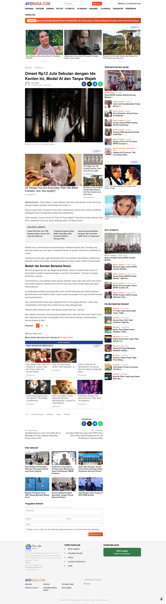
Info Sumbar (111, 230)
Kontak (46, 584)
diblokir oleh (122, 552)
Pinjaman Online (75, 553)
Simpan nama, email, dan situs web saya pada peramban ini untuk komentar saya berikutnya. (64, 529)
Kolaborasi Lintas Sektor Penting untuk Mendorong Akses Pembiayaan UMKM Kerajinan (63, 469)
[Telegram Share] (94, 84)
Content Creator (37, 414)
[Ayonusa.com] (37, 3)
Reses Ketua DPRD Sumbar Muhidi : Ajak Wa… (125, 277)
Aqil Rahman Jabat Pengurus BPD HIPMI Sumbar (91, 494)
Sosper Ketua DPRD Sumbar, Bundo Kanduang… (125, 124)
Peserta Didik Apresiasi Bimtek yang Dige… (126, 133)
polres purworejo (76, 561)
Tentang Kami (68, 584)
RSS (88, 584)
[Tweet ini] (89, 84)
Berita (107, 93)
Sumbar (113, 93)
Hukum (121, 111)
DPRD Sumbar (74, 549)
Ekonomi (116, 308)
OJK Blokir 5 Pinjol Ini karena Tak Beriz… (125, 368)
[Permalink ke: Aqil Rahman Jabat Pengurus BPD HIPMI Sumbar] (91, 484)
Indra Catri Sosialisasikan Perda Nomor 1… (126, 105)
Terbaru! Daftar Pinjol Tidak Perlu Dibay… (124, 358)
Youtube (67, 414)
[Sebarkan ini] (84, 84)
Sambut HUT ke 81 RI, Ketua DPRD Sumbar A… (125, 142)
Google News (66, 337)
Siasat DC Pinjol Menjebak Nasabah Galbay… (124, 349)
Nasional (122, 148)
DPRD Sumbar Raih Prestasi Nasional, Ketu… (125, 296)
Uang (58, 414)
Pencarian (97, 3)
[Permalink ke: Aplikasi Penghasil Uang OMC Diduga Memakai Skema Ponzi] (37, 484)
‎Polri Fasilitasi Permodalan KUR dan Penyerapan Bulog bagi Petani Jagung (36, 468)
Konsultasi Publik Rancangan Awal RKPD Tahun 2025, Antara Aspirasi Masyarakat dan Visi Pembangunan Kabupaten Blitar (84, 434)
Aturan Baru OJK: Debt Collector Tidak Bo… (123, 321)
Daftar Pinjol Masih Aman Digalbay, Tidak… (124, 330)
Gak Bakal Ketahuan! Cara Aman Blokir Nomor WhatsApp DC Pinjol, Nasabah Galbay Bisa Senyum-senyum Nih (43, 434)
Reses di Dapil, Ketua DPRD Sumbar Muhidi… (120, 259)
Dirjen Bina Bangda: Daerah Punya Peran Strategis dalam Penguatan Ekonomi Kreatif (90, 468)
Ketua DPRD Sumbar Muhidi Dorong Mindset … (120, 96)
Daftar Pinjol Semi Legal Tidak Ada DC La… (126, 340)
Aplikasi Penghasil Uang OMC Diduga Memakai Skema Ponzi (37, 495)
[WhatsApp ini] (100, 84)
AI (27, 414)
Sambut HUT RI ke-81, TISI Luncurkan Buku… (124, 153)
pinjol (71, 557)
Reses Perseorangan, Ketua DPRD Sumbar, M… (125, 286)
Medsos (50, 414)
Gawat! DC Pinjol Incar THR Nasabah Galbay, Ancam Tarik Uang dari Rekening (38, 233)
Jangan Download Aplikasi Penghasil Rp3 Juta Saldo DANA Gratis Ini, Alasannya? (88, 233)
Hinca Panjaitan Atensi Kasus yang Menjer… (125, 114)
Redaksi (28, 584)
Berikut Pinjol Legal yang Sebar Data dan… (126, 377)
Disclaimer (66, 588)
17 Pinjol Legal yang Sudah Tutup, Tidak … (124, 312)
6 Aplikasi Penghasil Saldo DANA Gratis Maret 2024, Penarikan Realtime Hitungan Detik (64, 235)
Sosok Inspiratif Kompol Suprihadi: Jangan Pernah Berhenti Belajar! (62, 495)
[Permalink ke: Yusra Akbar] (27, 84)
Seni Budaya (130, 148)
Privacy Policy (31, 588)
